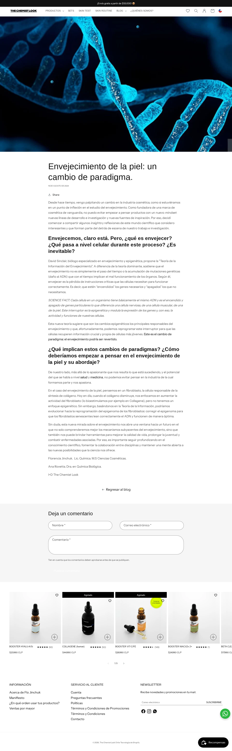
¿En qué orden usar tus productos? (34, 703)
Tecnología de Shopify (130, 742)
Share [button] (55, 194)
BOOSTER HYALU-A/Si (21, 646)
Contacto (77, 719)
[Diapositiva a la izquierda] (108, 663)
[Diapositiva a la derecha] (124, 663)
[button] (54, 11)
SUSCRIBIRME (214, 702)
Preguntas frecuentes (86, 698)
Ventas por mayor (22, 708)
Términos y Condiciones (88, 714)
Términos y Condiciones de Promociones (100, 708)
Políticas (77, 703)
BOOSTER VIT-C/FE (125, 646)
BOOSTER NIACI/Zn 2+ (180, 646)
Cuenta (76, 692)
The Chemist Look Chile (110, 742)
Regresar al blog (118, 489)
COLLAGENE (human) (73, 646)
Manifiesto (16, 698)
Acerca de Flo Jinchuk (25, 692)
